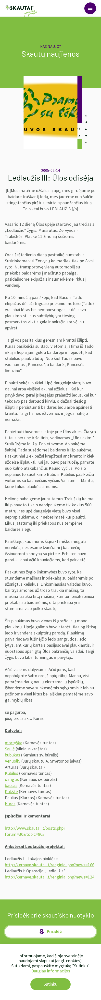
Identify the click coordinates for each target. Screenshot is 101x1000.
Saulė (10, 749)
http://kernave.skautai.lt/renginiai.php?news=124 (49, 877)
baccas (11, 785)
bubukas (12, 755)
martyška (13, 742)
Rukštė (11, 791)
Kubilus (11, 773)
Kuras (10, 803)
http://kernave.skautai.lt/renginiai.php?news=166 (49, 864)
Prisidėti (50, 931)
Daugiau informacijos (50, 971)
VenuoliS (12, 761)
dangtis (12, 779)
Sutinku (50, 984)
